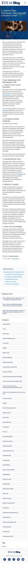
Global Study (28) (7, 446)
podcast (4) (6, 507)
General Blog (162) (7, 436)
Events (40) (6, 417)
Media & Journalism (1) (9, 503)
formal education (6, 95)
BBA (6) (5, 348)
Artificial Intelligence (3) (9, 338)
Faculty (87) (6, 427)
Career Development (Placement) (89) (12, 376)
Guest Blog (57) (7, 455)
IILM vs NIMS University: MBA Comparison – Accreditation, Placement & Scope (13, 299)
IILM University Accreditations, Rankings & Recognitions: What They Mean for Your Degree (14, 312)
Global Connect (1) (7, 441)
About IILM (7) (6, 324)
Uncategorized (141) (8, 536)
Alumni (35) (6, 333)
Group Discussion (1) (8, 450)
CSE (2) (5, 403)
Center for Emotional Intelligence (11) (12, 381)
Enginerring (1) (6, 412)
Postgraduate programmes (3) (10, 512)
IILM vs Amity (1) (7, 498)
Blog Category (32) (7, 362)
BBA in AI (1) (6, 352)
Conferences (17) (7, 398)
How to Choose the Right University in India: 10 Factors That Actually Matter (12, 305)
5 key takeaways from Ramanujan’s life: (13, 272)
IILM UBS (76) (6, 484)
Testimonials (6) (7, 526)
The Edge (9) (6, 531)
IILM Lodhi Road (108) (8, 469)
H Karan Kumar (13, 256)
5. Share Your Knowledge (12, 284)
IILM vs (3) (5, 493)
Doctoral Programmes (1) (9, 408)
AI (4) (4, 329)
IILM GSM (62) (6, 465)
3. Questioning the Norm (11, 279)
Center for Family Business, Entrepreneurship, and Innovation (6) (12, 386)
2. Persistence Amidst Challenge (13, 276)
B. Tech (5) (5, 343)
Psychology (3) (7, 517)
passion (4, 110)
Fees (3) (5, 431)
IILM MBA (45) (6, 474)
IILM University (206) (8, 488)
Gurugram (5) (6, 460)
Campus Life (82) (7, 371)
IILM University (15, 258)
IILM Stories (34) (7, 479)
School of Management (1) (9, 522)
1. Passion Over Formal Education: (14, 274)
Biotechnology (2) (7, 357)
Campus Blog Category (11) (10, 367)
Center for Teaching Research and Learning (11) (14, 393)
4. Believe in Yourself (10, 281)
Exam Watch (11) (7, 422)
